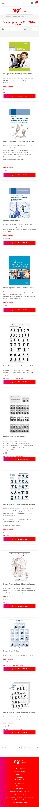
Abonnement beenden (19, 783)
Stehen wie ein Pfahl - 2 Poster (14, 437)
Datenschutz (19, 786)
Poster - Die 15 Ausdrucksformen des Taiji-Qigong (19, 504)
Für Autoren (19, 777)
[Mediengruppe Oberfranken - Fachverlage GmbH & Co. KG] (19, 10)
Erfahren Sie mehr (8, 86)
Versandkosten (19, 378)
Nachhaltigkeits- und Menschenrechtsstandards (19, 797)
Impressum (19, 788)
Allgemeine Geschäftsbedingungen (19, 791)
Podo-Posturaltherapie (11, 220)
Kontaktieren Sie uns (19, 771)
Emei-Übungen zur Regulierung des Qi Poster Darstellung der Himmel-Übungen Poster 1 (19, 366)
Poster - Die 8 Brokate (11, 651)
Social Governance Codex (19, 800)
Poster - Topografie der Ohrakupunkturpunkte (19, 584)
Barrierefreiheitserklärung (19, 802)
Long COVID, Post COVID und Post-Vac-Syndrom (19, 141)
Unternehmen (19, 774)
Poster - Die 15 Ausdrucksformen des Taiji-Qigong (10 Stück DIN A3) (19, 712)
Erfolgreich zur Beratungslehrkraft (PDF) (18, 74)
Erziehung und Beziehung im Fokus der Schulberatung (19, 287)
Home (3, 17)
